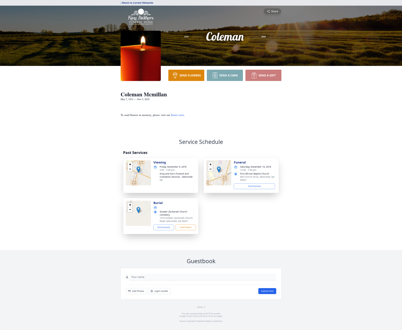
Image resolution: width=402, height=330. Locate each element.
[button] (138, 169)
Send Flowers (185, 227)
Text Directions (254, 186)
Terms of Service (209, 316)
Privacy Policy (192, 316)
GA (161, 179)
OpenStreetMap (204, 321)
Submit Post (267, 291)
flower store (177, 115)
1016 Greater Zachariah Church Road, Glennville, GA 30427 (176, 219)
